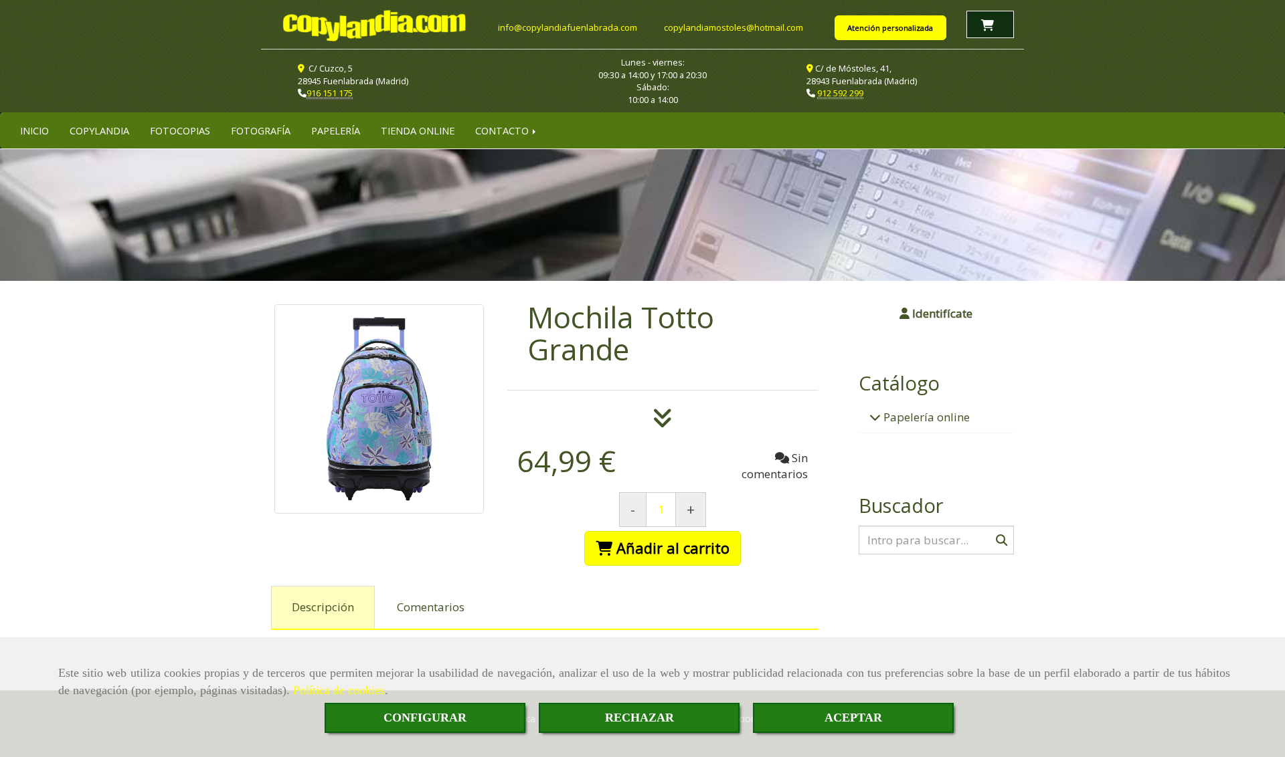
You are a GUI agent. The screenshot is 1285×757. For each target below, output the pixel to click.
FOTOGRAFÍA (260, 130)
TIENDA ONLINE (417, 130)
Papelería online (925, 417)
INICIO (34, 130)
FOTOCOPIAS (180, 130)
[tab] (323, 608)
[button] (937, 313)
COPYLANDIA (99, 130)
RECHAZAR (639, 717)
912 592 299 (840, 93)
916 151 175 (330, 93)
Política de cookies (339, 690)
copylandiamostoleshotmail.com (733, 27)
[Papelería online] (875, 417)
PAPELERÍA (335, 130)
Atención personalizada (890, 28)
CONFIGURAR (424, 717)
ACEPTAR (853, 717)
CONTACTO (503, 130)
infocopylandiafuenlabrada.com (567, 27)
